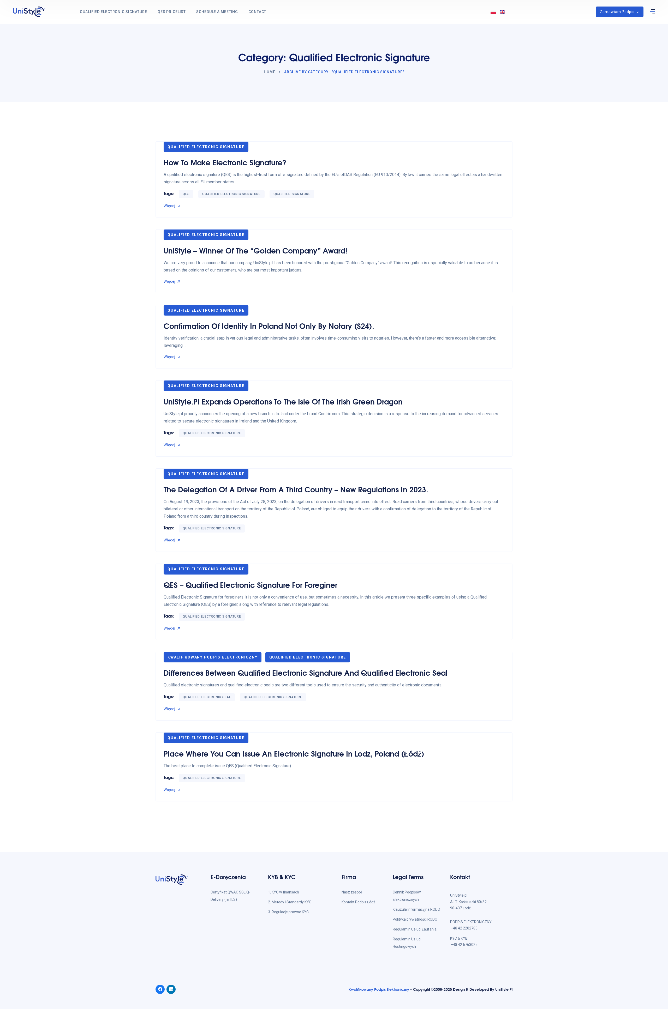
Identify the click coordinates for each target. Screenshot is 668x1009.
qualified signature (291, 194)
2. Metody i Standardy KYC (289, 902)
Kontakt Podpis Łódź (358, 902)
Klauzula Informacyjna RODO (416, 909)
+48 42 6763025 (464, 944)
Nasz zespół (352, 892)
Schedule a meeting (217, 12)
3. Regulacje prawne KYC (288, 912)
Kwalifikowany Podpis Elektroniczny (213, 657)
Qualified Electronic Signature (113, 12)
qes (186, 194)
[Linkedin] (171, 989)
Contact (257, 12)
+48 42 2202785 (464, 928)
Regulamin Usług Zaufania (415, 929)
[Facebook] (160, 989)
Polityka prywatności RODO (415, 919)
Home (269, 72)
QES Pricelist (172, 12)
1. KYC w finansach (283, 892)
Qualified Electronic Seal (207, 697)
